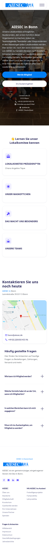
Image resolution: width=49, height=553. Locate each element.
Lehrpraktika (32, 499)
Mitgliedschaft (8, 499)
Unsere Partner (8, 512)
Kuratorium (7, 502)
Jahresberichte (8, 541)
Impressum (6, 531)
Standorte (6, 496)
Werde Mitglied (24, 74)
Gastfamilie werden (10, 505)
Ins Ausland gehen (24, 83)
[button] (41, 5)
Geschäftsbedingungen (11, 538)
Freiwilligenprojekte (35, 492)
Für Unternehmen (9, 509)
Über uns (5, 492)
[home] (22, 5)
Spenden (5, 515)
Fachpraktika (32, 496)
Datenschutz (7, 535)
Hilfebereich (7, 528)
